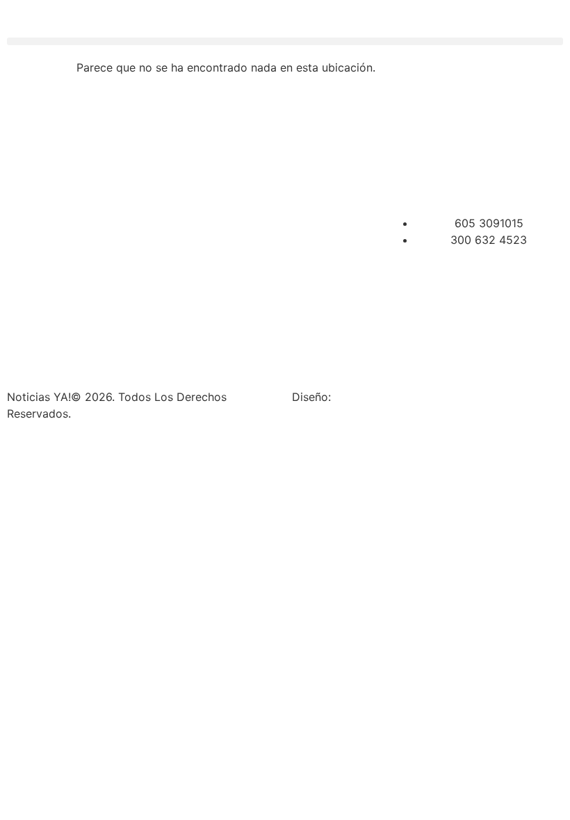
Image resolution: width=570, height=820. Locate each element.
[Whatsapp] (404, 179)
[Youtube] (519, 140)
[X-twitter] (481, 140)
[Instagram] (442, 140)
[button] (285, 41)
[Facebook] (404, 140)
